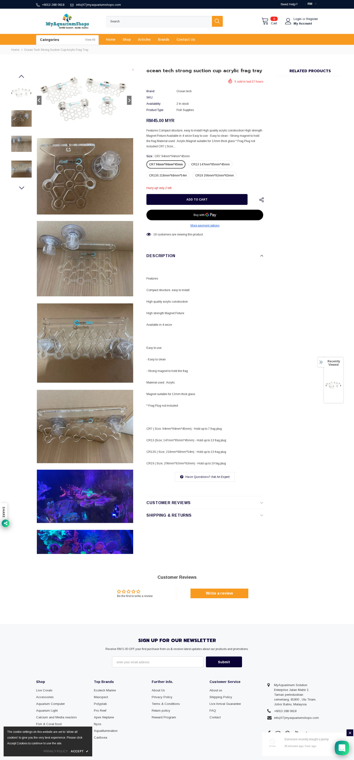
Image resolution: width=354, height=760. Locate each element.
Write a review (219, 593)
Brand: (150, 91)
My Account (303, 23)
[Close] (350, 732)
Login (298, 19)
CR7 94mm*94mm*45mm (166, 164)
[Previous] (21, 76)
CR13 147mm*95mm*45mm (210, 164)
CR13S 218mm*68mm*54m (168, 175)
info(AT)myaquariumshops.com (98, 4)
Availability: (153, 103)
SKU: (149, 97)
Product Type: (155, 110)
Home (15, 50)
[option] (85, 100)
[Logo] (67, 21)
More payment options (204, 225)
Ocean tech (184, 91)
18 (155, 234)
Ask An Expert (220, 477)
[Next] (21, 188)
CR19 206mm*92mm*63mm (214, 175)
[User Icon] (288, 21)
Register (312, 19)
